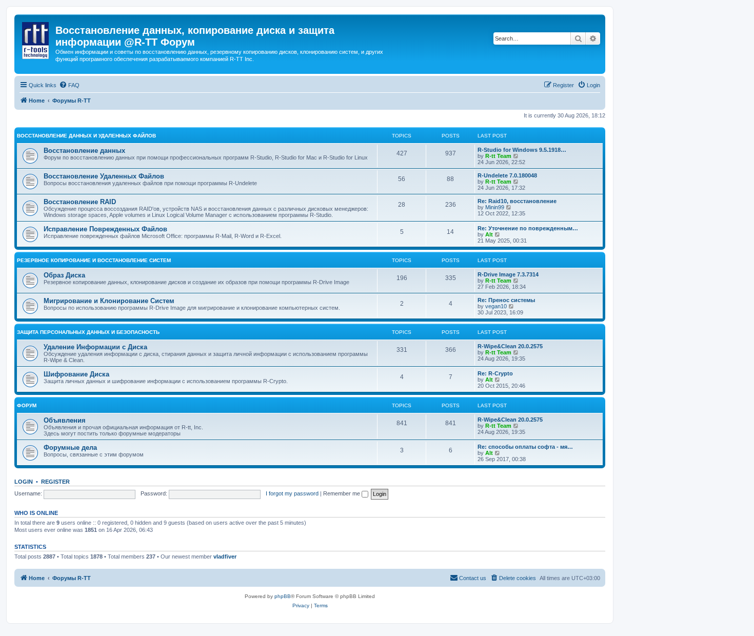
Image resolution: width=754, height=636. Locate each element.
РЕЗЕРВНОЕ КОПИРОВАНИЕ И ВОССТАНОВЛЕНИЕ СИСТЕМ (94, 260)
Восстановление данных (84, 150)
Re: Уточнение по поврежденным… (528, 228)
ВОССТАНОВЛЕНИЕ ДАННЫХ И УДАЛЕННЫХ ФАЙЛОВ (86, 135)
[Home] (36, 38)
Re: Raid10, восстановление (517, 201)
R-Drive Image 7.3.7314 (508, 274)
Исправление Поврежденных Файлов (105, 229)
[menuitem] (69, 85)
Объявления (65, 420)
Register (55, 482)
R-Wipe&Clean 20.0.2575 (510, 346)
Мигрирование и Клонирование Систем (109, 301)
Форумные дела (70, 447)
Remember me (342, 493)
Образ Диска (64, 275)
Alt (489, 234)
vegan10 (496, 306)
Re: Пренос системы (506, 300)
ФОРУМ (26, 405)
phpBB (282, 596)
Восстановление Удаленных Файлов (104, 176)
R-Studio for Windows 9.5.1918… (522, 150)
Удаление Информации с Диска (95, 347)
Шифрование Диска (76, 374)
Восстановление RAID (80, 202)
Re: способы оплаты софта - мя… (525, 447)
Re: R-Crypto (495, 373)
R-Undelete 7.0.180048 (507, 175)
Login (23, 482)
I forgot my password (292, 493)
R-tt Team (498, 156)
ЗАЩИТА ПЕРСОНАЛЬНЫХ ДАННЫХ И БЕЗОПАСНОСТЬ (88, 332)
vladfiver (224, 556)
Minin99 (494, 207)
